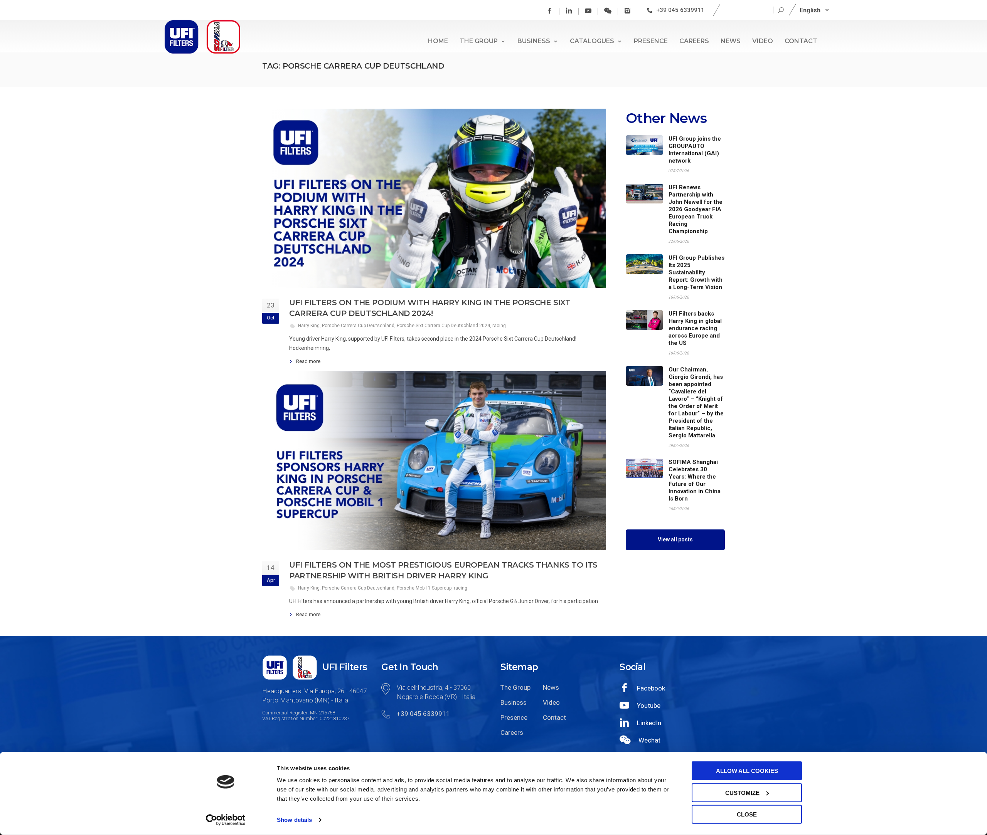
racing (499, 325)
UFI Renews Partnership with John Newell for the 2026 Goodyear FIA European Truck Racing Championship (696, 209)
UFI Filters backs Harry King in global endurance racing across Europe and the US (695, 328)
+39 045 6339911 (680, 10)
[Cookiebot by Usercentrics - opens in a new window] (225, 820)
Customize (742, 792)
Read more (308, 361)
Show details (294, 820)
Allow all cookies (747, 771)
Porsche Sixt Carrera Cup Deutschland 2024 (443, 325)
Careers (694, 41)
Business (533, 41)
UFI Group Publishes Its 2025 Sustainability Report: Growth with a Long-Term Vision (696, 272)
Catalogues (592, 41)
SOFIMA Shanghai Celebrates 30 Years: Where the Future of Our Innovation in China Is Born (695, 480)
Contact (801, 41)
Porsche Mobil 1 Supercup (424, 588)
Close (747, 814)
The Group (479, 41)
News (731, 41)
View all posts (675, 539)
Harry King (309, 325)
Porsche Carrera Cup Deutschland (358, 325)
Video (762, 41)
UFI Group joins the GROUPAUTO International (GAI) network (695, 149)
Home (438, 41)
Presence (651, 41)
